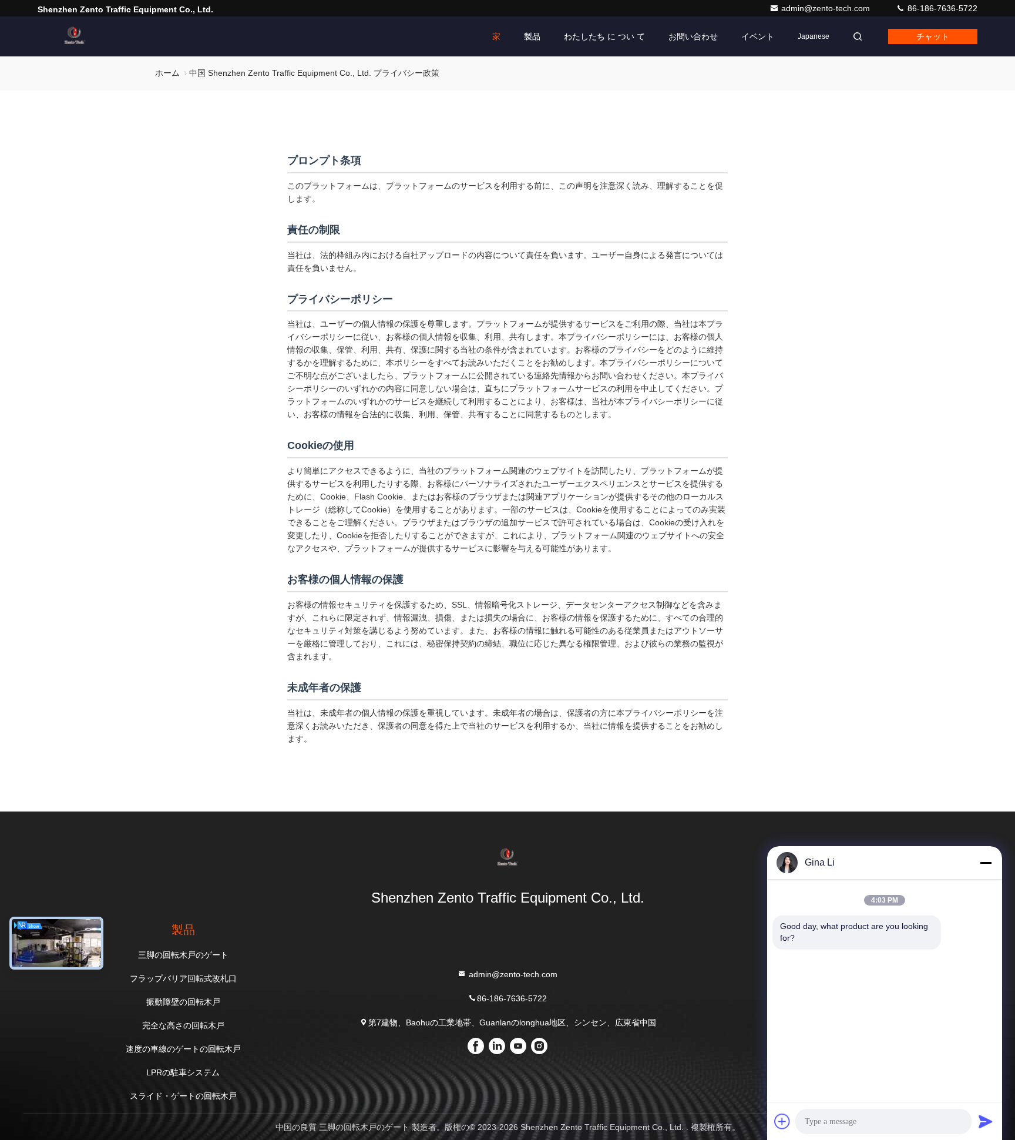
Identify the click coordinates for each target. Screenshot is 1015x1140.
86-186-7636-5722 (941, 8)
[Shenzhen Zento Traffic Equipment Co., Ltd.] (75, 36)
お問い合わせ (693, 36)
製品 (532, 36)
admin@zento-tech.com (826, 8)
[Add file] (782, 1121)
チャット (932, 36)
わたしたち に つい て (604, 36)
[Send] (985, 1121)
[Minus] (986, 863)
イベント (757, 36)
